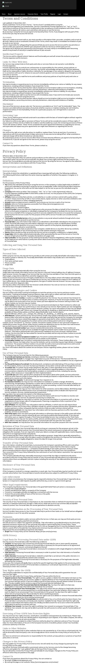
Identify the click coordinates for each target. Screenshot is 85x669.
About (9, 14)
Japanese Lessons (19, 14)
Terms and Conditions (20, 18)
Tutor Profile (44, 14)
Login (59, 14)
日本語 (7, 6)
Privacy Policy (14, 151)
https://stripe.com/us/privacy (46, 531)
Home (3, 14)
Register (52, 14)
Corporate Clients (33, 14)
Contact (65, 14)
